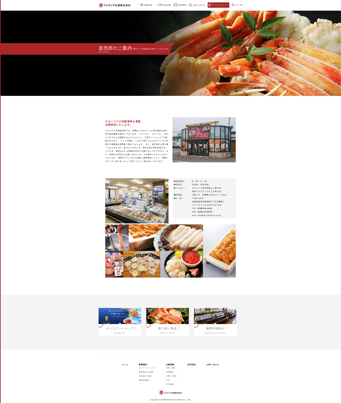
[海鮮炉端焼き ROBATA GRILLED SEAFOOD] (215, 316)
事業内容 (148, 5)
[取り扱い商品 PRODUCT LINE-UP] (167, 316)
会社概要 (169, 372)
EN (241, 5)
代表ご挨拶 (170, 368)
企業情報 (167, 5)
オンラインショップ (220, 5)
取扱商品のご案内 (146, 372)
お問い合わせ (199, 5)
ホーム (125, 364)
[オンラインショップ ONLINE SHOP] (120, 316)
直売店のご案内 (145, 376)
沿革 (168, 380)
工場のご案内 (171, 376)
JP (236, 5)
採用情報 (182, 5)
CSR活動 (170, 384)
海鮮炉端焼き (144, 380)
